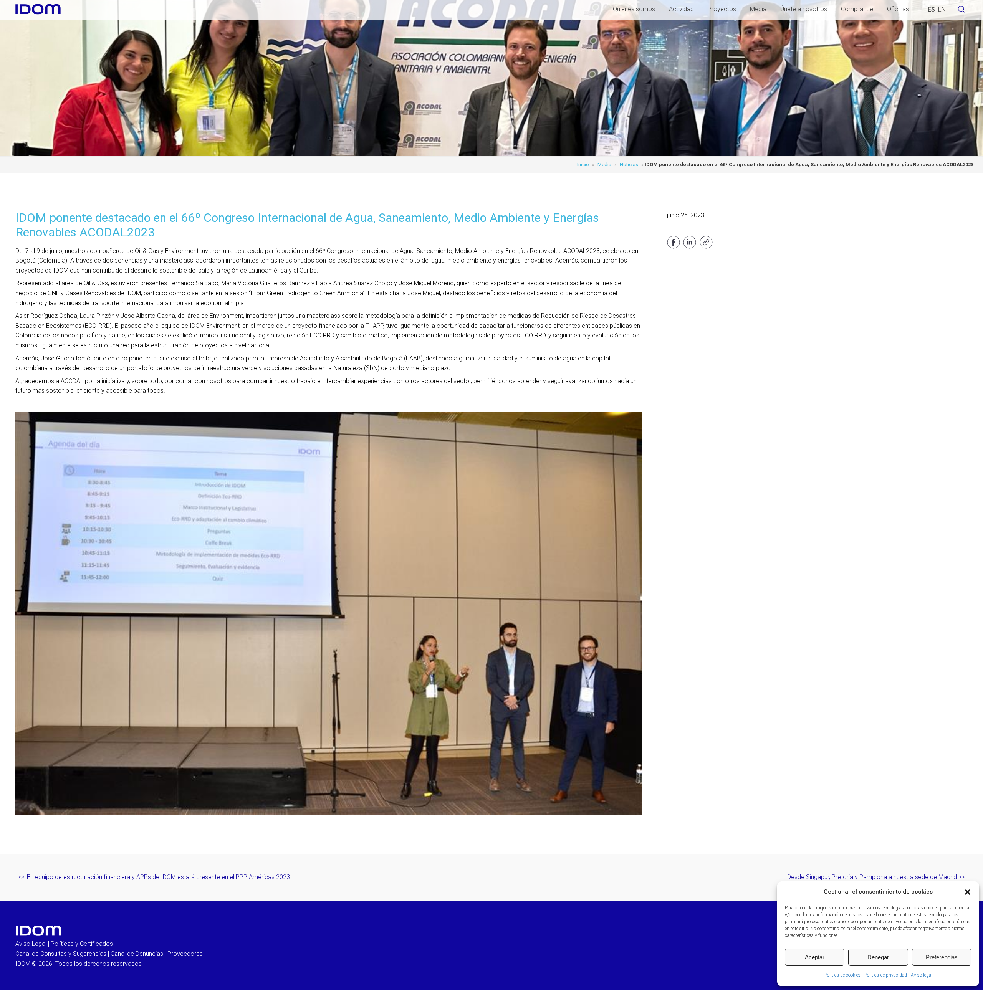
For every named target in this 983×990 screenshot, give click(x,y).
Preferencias (942, 957)
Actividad (681, 9)
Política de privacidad (885, 975)
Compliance (857, 9)
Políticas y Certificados (82, 943)
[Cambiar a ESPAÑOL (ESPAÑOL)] (931, 9)
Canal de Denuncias (137, 953)
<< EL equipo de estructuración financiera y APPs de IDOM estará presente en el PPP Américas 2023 (154, 877)
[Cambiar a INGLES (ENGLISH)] (942, 9)
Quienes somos (634, 9)
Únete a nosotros (803, 9)
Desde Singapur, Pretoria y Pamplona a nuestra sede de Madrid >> (876, 877)
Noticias (629, 164)
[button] (967, 892)
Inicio (583, 164)
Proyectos (722, 9)
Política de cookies (842, 975)
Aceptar (814, 957)
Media (758, 9)
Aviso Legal (30, 943)
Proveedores (185, 953)
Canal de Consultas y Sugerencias (60, 953)
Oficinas (898, 9)
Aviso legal (921, 975)
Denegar (878, 957)
